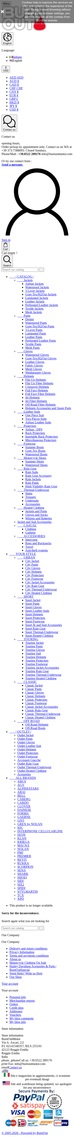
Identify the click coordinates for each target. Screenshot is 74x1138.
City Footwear (34, 578)
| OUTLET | (20, 731)
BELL (21, 795)
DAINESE (24, 810)
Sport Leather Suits (37, 610)
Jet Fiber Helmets (36, 401)
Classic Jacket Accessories (41, 706)
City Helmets (33, 571)
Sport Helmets (34, 614)
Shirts (28, 493)
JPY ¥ (13, 106)
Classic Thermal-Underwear (42, 714)
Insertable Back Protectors (41, 436)
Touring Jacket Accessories (42, 667)
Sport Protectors (35, 618)
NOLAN (23, 849)
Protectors (26, 426)
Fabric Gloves (34, 365)
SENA (21, 870)
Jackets (25, 280)
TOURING (27, 639)
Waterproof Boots (36, 454)
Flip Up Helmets (35, 379)
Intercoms (31, 539)
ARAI (21, 792)
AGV (20, 785)
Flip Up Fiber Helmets (39, 383)
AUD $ (14, 81)
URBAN (26, 557)
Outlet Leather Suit (29, 746)
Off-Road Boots (35, 728)
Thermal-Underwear (33, 490)
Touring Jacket (34, 642)
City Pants (31, 564)
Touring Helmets (35, 657)
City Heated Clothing (38, 593)
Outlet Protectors (27, 753)
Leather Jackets (34, 301)
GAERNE (24, 817)
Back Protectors (35, 433)
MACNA (23, 845)
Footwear (26, 443)
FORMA (23, 813)
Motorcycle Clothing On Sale (27, 962)
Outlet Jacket (25, 735)
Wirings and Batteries (38, 518)
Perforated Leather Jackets (41, 305)
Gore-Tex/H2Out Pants (39, 326)
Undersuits (32, 500)
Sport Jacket (32, 600)
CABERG (24, 799)
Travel (29, 546)
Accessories (32, 504)
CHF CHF (16, 88)
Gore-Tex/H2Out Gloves (40, 358)
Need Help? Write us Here (25, 973)
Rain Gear (27, 468)
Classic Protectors (36, 699)
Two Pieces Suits (36, 418)
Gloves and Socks (36, 514)
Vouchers (15, 1015)
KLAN (21, 838)
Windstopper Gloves (38, 372)
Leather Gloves (34, 362)
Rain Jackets (33, 479)
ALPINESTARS (28, 788)
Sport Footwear (35, 621)
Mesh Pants (32, 347)
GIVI (20, 820)
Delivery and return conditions (28, 948)
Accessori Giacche (29, 760)
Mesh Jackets (33, 312)
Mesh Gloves (33, 369)
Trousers (30, 497)
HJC (20, 827)
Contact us (15, 1067)
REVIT (22, 859)
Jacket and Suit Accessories (34, 522)
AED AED (16, 77)
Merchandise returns (22, 1000)
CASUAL (27, 525)
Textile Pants (33, 344)
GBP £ (13, 99)
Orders (13, 1004)
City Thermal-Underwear (41, 589)
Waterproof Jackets (37, 287)
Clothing (30, 529)
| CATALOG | (21, 276)
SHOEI (22, 877)
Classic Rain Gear (36, 710)
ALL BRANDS (22, 778)
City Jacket (32, 561)
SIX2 (20, 884)
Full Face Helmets (36, 390)
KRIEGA (23, 842)
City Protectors (34, 575)
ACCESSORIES (31, 536)
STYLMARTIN (27, 891)
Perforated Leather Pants (40, 340)
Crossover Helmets (37, 386)
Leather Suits (28, 411)
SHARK (22, 874)
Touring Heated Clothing (40, 678)
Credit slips (16, 1007)
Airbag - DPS (33, 429)
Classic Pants (33, 689)
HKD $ (14, 102)
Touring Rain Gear (37, 671)
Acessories (24, 774)
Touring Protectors (36, 660)
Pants (23, 315)
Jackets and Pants (36, 511)
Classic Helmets (35, 696)
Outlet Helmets (26, 749)
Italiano (17, 57)
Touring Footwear (36, 664)
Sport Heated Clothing (39, 635)
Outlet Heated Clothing (31, 770)
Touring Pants (34, 646)
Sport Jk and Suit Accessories (43, 625)
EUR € (13, 95)
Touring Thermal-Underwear (43, 674)
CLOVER (23, 806)
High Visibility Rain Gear (41, 486)
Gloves (25, 351)
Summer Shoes (34, 461)
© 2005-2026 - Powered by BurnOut (25, 1133)
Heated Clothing (30, 507)
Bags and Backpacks (38, 543)
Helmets (25, 376)
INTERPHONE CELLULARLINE (40, 831)
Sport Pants (32, 603)
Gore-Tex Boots (35, 450)
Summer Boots (34, 447)
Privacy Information (21, 952)
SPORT (25, 596)
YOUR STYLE (22, 554)
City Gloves (32, 568)
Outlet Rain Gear (28, 763)
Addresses (15, 1011)
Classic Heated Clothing (40, 717)
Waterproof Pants (36, 322)
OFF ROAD (28, 721)
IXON (21, 834)
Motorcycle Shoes (31, 458)
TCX (20, 895)
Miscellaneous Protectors (40, 440)
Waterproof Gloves (37, 354)
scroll (5, 1071)
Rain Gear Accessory (38, 475)
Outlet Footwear (27, 756)
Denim (29, 319)
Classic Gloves (34, 692)
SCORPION (25, 866)
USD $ (13, 109)
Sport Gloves (33, 607)
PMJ (20, 852)
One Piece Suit (34, 415)
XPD (20, 898)
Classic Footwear (36, 703)
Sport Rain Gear (35, 628)
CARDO (23, 802)
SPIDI (21, 888)
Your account (10, 983)
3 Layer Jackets (35, 290)
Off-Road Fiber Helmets (40, 404)
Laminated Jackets (36, 298)
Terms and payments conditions (29, 955)
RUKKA (23, 863)
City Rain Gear (34, 586)
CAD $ (14, 84)
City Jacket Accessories (39, 582)
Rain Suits (31, 472)
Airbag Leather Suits (38, 422)
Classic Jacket (34, 685)
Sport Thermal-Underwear (41, 632)
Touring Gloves (35, 650)
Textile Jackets (34, 308)
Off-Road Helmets (36, 724)
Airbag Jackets (34, 283)
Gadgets (30, 532)
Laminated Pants (35, 333)
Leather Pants (33, 337)
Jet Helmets (32, 397)
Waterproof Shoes (36, 465)
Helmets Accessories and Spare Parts (48, 408)
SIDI (20, 881)
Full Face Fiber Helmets (40, 394)
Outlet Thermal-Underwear (34, 767)
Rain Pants (32, 482)
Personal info (17, 997)
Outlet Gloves (26, 742)
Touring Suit (33, 653)
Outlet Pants (25, 738)
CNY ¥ (14, 91)
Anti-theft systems (36, 550)
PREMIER (24, 856)
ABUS (21, 781)
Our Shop (15, 977)
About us (15, 959)
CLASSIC (27, 682)
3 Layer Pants (33, 330)
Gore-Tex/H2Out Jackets (40, 294)
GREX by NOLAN (29, 824)
